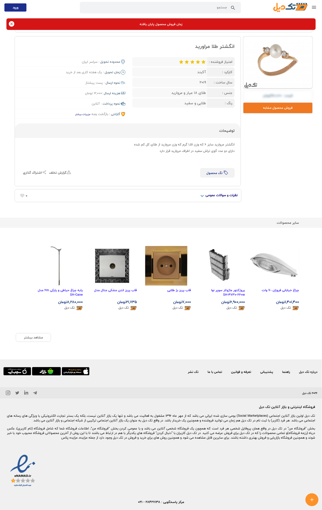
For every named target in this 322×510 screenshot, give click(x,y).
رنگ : (228, 103)
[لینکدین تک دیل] (26, 394)
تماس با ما (215, 372)
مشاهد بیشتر (33, 337)
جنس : (227, 93)
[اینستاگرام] (8, 394)
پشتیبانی (266, 372)
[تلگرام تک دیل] (35, 394)
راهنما (286, 372)
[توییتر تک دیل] (17, 394)
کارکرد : (227, 72)
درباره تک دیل (308, 372)
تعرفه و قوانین (241, 372)
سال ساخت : (223, 82)
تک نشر (193, 372)
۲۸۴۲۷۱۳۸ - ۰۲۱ (149, 502)
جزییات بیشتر (82, 114)
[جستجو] (233, 8)
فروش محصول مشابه (278, 107)
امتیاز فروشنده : (220, 62)
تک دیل (286, 307)
